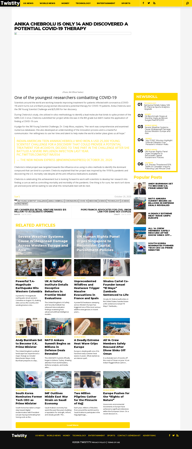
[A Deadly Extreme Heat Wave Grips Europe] (87, 326)
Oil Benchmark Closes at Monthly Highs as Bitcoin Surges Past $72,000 (156, 118)
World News (47, 3)
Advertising (149, 435)
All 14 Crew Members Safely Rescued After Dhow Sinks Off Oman (114, 347)
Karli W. (17, 214)
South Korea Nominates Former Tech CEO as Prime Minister (161, 246)
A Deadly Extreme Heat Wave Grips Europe (86, 343)
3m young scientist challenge (32, 201)
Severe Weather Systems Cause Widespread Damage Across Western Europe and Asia (158, 130)
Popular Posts (148, 177)
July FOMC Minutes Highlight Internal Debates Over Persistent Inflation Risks (159, 142)
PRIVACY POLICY (99, 442)
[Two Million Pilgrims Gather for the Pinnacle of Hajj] (87, 379)
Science (102, 201)
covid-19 (84, 201)
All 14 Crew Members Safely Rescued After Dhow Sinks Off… (160, 231)
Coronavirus (71, 201)
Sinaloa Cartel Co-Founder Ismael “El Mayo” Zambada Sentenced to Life (116, 288)
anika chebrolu (56, 201)
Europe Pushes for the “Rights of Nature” (116, 397)
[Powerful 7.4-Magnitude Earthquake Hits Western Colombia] (29, 267)
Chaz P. (117, 214)
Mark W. (80, 254)
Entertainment (106, 3)
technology (113, 201)
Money (65, 3)
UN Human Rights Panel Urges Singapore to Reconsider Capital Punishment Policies (156, 154)
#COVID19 (47, 148)
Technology (83, 3)
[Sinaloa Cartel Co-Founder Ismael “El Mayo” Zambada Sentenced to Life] (116, 267)
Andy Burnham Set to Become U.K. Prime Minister (29, 343)
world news (21, 204)
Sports (125, 3)
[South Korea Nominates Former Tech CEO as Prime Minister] (29, 379)
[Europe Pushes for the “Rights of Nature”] (116, 379)
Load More (72, 425)
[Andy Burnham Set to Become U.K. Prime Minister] (29, 326)
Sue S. (17, 196)
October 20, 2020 (99, 160)
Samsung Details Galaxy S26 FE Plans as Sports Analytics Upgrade (157, 107)
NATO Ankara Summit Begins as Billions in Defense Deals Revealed (57, 347)
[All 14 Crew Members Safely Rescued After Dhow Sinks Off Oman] (116, 326)
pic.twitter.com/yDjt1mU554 (38, 154)
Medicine (93, 201)
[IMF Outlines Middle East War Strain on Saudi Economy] (58, 379)
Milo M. (21, 254)
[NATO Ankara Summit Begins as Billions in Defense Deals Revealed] (58, 326)
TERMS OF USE (113, 442)
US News (28, 3)
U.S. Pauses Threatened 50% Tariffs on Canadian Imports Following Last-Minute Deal (158, 167)
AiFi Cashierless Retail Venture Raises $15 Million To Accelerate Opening (40, 210)
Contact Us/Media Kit (129, 435)
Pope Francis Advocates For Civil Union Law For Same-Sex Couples (106, 210)
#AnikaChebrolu (62, 141)
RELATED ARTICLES (35, 225)
